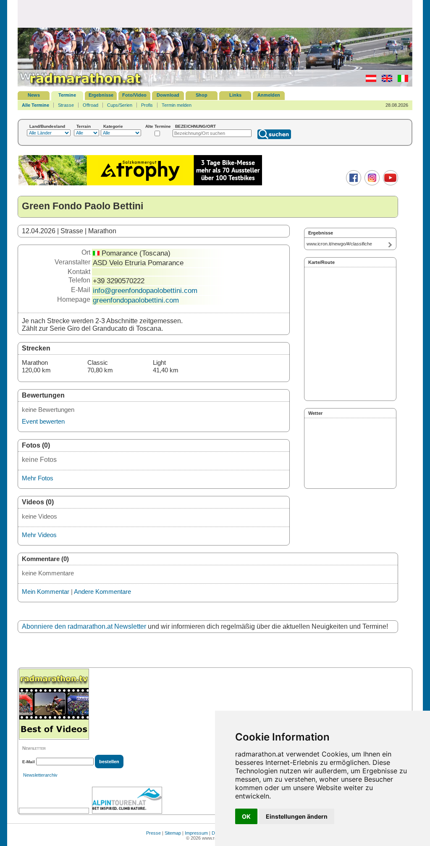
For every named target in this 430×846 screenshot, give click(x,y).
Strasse (66, 105)
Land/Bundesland (47, 126)
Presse (153, 832)
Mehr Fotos (37, 478)
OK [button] (246, 816)
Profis (147, 105)
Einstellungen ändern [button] (297, 816)
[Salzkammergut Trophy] (140, 184)
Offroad (90, 105)
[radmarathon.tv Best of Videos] (54, 704)
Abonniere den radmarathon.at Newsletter (84, 626)
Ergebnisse (101, 95)
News (34, 95)
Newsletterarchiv (40, 774)
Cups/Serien (119, 105)
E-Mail (28, 761)
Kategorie (113, 126)
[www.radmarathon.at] (81, 84)
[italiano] (400, 80)
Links (235, 95)
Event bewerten (43, 421)
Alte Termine (158, 126)
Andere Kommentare (102, 591)
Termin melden (176, 105)
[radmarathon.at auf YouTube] (389, 183)
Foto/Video (134, 95)
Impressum (196, 832)
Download (168, 95)
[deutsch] (369, 80)
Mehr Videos (39, 534)
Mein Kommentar (45, 591)
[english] (385, 80)
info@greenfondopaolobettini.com (145, 290)
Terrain (83, 126)
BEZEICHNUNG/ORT (195, 126)
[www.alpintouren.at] (127, 800)
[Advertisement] (215, 13)
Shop (201, 95)
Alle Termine (35, 105)
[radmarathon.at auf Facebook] (352, 183)
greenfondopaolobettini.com (136, 300)
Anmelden (268, 95)
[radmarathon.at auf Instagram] (371, 183)
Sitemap (173, 832)
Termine (67, 95)
